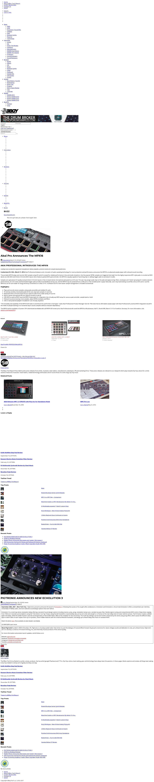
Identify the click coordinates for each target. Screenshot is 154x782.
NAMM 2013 (11, 95)
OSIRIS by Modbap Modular (12, 538)
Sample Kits (10, 74)
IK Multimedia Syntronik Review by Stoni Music (17, 465)
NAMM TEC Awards (13, 53)
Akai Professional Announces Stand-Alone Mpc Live (116, 337)
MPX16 (20, 344)
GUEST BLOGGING (10, 5)
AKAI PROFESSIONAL (12, 344)
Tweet (2, 648)
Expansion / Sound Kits (14, 30)
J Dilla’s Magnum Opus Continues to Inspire (54, 515)
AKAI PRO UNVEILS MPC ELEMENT (61, 337)
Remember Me (5, 127)
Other (9, 70)
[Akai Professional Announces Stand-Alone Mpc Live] (127, 328)
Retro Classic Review (13, 88)
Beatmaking (10, 83)
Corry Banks (84, 405)
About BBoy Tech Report (12, 3)
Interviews (7, 40)
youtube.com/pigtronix (14, 642)
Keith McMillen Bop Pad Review (12, 452)
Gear (8, 33)
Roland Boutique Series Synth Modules (53, 493)
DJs (8, 44)
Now (5, 215)
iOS (8, 65)
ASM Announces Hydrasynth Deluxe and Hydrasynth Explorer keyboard (25, 542)
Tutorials (10, 91)
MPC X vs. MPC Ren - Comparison (51, 497)
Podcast (9, 104)
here (13, 621)
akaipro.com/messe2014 (8, 310)
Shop (8, 105)
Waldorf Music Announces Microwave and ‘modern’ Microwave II (23, 540)
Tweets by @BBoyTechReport (10, 482)
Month (13, 215)
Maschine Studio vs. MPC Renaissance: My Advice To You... (58, 502)
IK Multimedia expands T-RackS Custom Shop (54, 506)
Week (9, 215)
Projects (9, 86)
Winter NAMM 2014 (13, 97)
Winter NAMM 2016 (13, 100)
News (5, 24)
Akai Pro (3, 344)
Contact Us (7, 6)
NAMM (6, 93)
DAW (8, 28)
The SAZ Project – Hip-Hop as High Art (23, 356)
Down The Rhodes (12, 46)
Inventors (10, 47)
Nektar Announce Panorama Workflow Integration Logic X (27, 358)
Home (6, 2)
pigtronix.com (11, 637)
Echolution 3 (58, 607)
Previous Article (6, 356)
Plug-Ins (9, 37)
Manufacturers (11, 49)
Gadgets (9, 31)
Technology (10, 39)
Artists (9, 42)
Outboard (10, 72)
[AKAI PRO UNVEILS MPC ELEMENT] (76, 328)
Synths (9, 77)
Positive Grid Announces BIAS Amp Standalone (55, 520)
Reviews (6, 60)
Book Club (10, 84)
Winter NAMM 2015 (13, 98)
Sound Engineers (12, 56)
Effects (9, 63)
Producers (10, 54)
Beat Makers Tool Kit (13, 81)
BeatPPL (6, 102)
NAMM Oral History (13, 51)
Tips (8, 90)
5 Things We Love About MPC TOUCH (93, 401)
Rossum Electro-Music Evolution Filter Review (16, 459)
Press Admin (6, 260)
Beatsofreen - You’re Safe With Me (51, 524)
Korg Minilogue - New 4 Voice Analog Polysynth (55, 511)
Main (42, 488)
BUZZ (6, 208)
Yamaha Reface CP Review (49, 529)
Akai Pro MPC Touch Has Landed (9, 337)
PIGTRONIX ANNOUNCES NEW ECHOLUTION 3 (18, 537)
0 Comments (23, 262)
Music (9, 67)
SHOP (6, 8)
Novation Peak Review (8, 472)
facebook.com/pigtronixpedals (17, 638)
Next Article (4, 358)
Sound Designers (12, 58)
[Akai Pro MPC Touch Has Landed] (25, 328)
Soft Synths (10, 76)
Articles (6, 79)
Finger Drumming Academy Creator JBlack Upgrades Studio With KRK (24, 544)
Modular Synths (12, 35)
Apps (8, 26)
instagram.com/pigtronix (15, 640)
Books (9, 61)
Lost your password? (7, 128)
